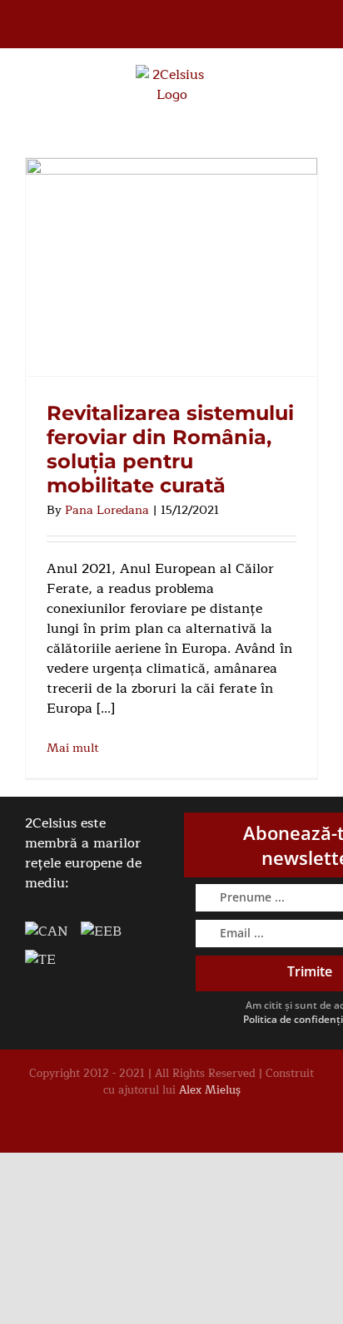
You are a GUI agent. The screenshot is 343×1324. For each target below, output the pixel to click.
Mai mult (73, 748)
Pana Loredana (107, 510)
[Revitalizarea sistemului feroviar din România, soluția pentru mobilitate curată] (171, 267)
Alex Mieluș (210, 1090)
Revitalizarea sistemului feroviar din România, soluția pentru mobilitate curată (170, 448)
